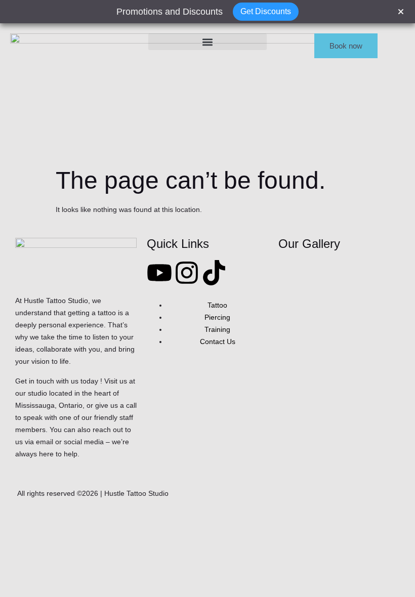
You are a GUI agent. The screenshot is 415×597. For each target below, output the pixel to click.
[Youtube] (159, 272)
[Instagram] (186, 272)
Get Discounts (265, 11)
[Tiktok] (214, 272)
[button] (207, 41)
